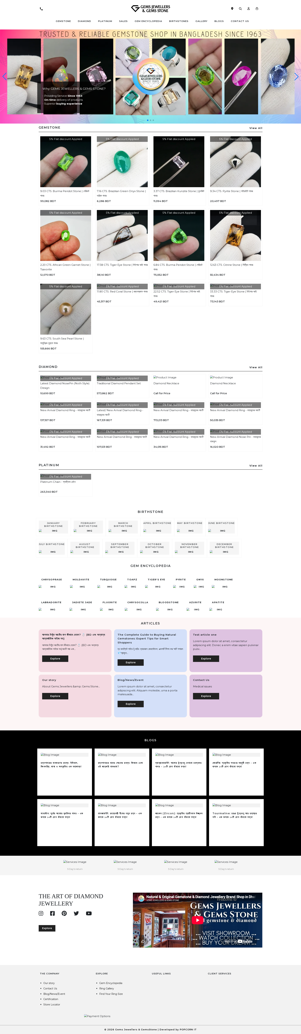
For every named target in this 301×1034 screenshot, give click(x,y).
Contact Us (240, 21)
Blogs (219, 21)
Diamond (84, 21)
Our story (49, 983)
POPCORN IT (188, 1029)
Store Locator (51, 1004)
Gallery (201, 21)
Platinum (105, 21)
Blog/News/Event (54, 993)
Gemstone (63, 21)
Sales (123, 21)
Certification (50, 999)
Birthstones (178, 21)
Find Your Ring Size (111, 993)
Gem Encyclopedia (148, 21)
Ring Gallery (106, 988)
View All (255, 128)
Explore (55, 658)
